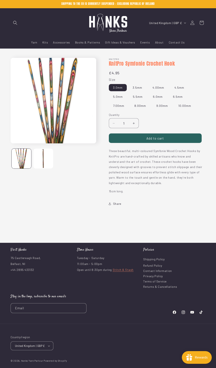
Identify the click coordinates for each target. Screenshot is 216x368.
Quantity (114, 115)
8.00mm (140, 105)
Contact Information (157, 271)
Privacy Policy (153, 276)
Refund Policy (152, 265)
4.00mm (158, 87)
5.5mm (138, 96)
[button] (15, 22)
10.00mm (184, 105)
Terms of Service (155, 281)
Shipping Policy (154, 259)
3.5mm (137, 87)
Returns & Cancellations (160, 286)
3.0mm (118, 87)
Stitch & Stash (123, 270)
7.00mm (118, 105)
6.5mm (178, 96)
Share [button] (117, 203)
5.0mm (118, 96)
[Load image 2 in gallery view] (43, 158)
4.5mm (179, 87)
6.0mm (158, 96)
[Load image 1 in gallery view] (21, 158)
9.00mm (162, 105)
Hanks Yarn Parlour (32, 360)
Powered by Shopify (55, 360)
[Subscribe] (81, 308)
